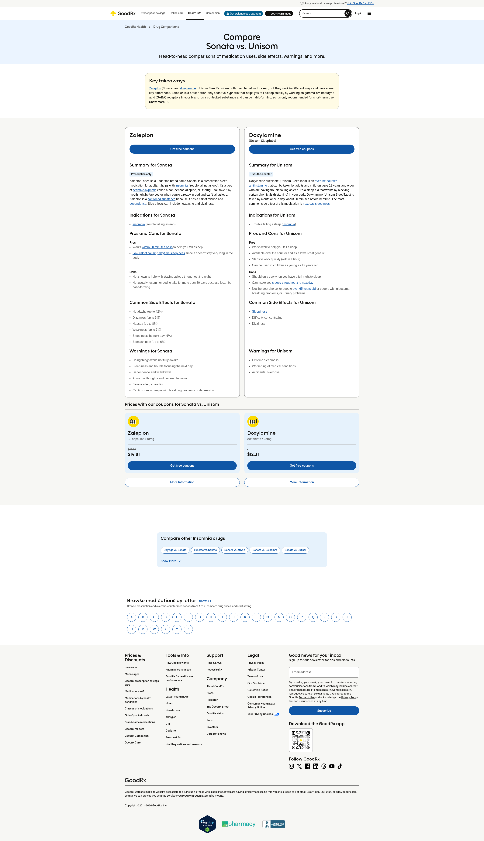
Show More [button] (168, 561)
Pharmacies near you (178, 669)
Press (210, 693)
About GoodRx (215, 686)
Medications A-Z (134, 691)
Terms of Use (255, 676)
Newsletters (173, 710)
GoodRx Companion (137, 735)
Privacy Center (256, 669)
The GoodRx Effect (218, 706)
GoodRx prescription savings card (142, 682)
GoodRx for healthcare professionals (179, 678)
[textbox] (324, 672)
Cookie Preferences (259, 697)
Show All (205, 601)
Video (169, 703)
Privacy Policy (255, 662)
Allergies (171, 717)
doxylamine (188, 88)
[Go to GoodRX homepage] (123, 13)
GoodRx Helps (215, 713)
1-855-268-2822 (322, 792)
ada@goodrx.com (346, 792)
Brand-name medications (140, 722)
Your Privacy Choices (260, 714)
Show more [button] (157, 102)
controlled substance (161, 199)
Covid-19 (171, 730)
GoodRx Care (133, 742)
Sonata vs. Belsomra (265, 550)
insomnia (181, 185)
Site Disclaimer (256, 683)
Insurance (131, 667)
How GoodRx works (177, 662)
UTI (168, 724)
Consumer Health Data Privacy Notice (261, 705)
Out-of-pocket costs (137, 715)
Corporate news (216, 734)
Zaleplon (155, 88)
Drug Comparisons (166, 27)
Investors (212, 727)
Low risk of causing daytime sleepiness (159, 253)
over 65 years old (304, 288)
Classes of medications (139, 708)
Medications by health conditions (138, 700)
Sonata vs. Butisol (295, 550)
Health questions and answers (184, 744)
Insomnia (139, 224)
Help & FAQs (214, 662)
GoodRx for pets (134, 729)
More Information (182, 482)
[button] (242, 13)
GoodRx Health (135, 27)
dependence (138, 203)
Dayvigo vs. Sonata (175, 550)
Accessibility (214, 669)
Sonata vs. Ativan (234, 550)
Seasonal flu (173, 737)
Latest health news (177, 696)
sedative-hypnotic (144, 190)
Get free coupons (182, 149)
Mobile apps (132, 674)
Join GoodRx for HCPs (360, 3)
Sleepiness (259, 311)
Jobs (210, 720)
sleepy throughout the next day (292, 282)
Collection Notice (257, 690)
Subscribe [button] (338, 712)
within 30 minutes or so (157, 247)
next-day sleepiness (316, 203)
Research (212, 700)
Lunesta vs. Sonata (205, 550)
